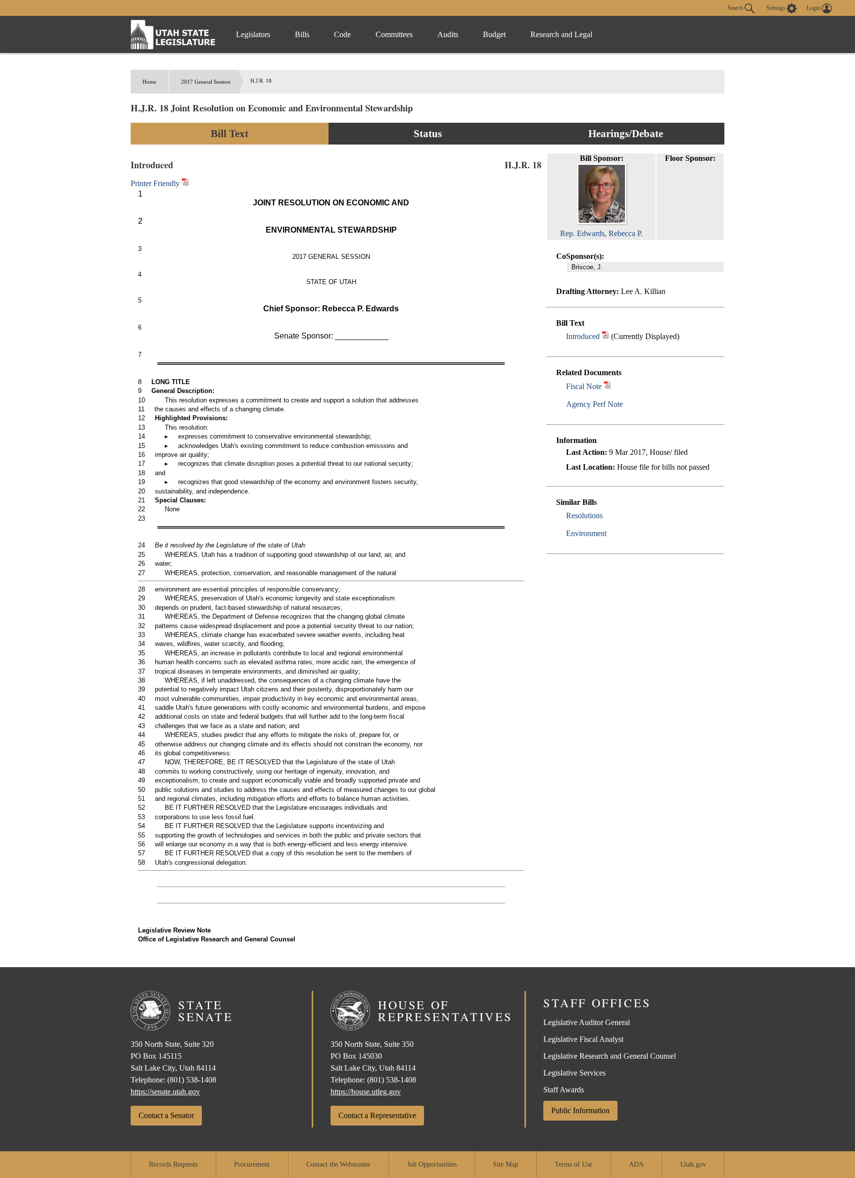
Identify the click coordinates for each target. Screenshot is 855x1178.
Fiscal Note (584, 386)
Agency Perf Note (594, 404)
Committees (394, 34)
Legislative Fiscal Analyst (583, 1039)
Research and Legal (561, 34)
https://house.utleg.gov (366, 1091)
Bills (302, 34)
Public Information (580, 1110)
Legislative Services (574, 1073)
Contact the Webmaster (338, 1164)
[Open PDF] (605, 336)
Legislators (253, 34)
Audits (447, 34)
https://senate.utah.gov (165, 1091)
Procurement (252, 1164)
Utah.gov (693, 1164)
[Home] (173, 34)
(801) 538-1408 (191, 1080)
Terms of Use (573, 1164)
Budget (494, 34)
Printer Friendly (156, 183)
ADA (636, 1164)
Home (149, 82)
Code (342, 34)
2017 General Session (206, 82)
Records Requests (173, 1164)
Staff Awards (563, 1089)
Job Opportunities (432, 1164)
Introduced (583, 336)
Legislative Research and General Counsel (609, 1056)
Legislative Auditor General (586, 1022)
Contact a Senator (166, 1115)
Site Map (505, 1164)
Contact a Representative (377, 1115)
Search (736, 7)
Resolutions (584, 515)
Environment (586, 533)
